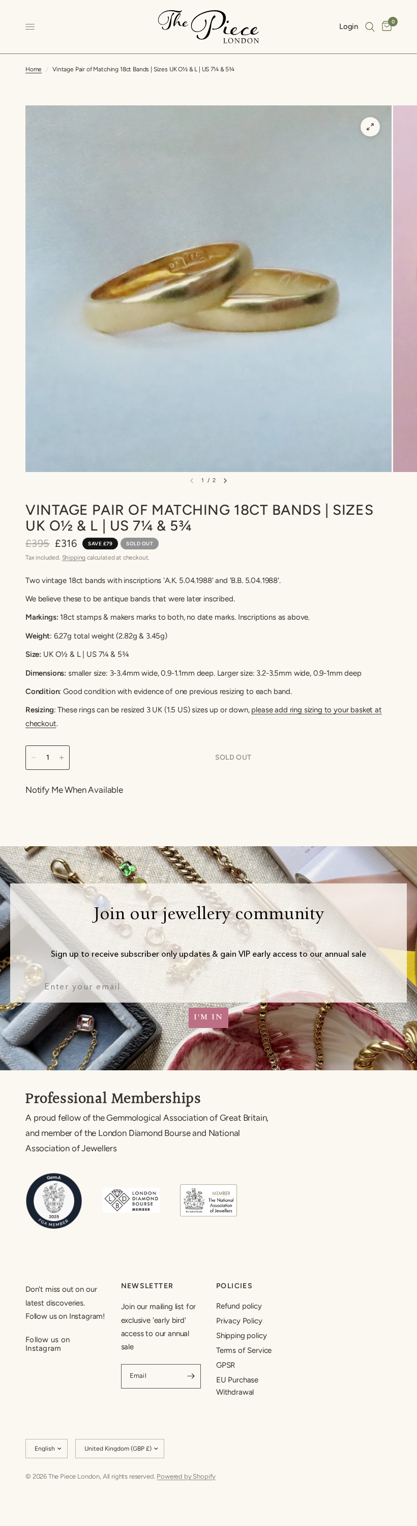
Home (33, 69)
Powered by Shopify (186, 1476)
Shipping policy (241, 1335)
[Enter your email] (191, 1376)
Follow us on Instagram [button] (47, 1340)
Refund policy (239, 1306)
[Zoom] (370, 126)
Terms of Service (244, 1350)
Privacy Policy (239, 1320)
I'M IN (208, 1018)
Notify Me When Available (74, 790)
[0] (385, 26)
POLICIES (234, 1286)
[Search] (370, 26)
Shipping (74, 557)
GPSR (225, 1365)
